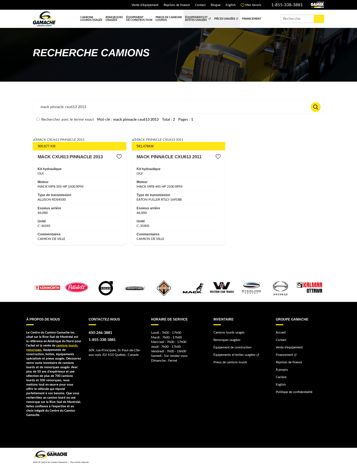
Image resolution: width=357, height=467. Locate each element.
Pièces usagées (224, 19)
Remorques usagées (114, 18)
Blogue (215, 5)
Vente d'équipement (145, 5)
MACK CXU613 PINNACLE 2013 (70, 156)
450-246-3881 (100, 333)
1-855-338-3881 (287, 5)
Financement (251, 19)
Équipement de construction (139, 18)
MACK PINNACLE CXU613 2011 (169, 156)
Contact (200, 5)
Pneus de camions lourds (169, 18)
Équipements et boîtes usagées (196, 18)
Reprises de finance (177, 5)
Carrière (281, 377)
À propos (282, 369)
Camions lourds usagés (91, 18)
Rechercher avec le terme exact (67, 120)
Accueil (281, 332)
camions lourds (66, 345)
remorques (34, 349)
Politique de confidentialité (294, 392)
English (231, 5)
